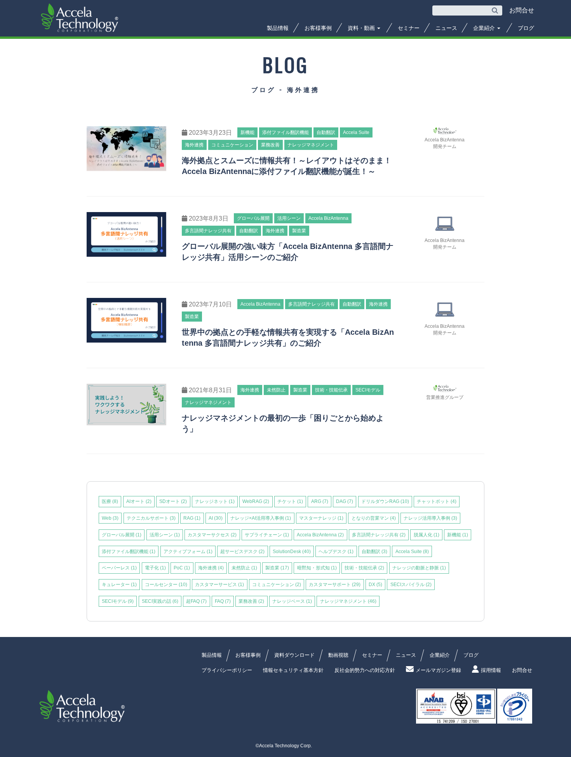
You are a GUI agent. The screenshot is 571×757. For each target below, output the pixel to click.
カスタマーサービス (219, 584)
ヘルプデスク (336, 551)
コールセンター (166, 584)
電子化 (155, 568)
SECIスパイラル (411, 584)
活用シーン (165, 535)
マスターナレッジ (321, 518)
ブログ (526, 28)
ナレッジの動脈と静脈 (419, 568)
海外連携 (211, 568)
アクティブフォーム (188, 551)
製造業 (277, 568)
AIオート (138, 501)
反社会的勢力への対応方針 (364, 670)
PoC (182, 568)
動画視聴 (338, 655)
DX (375, 584)
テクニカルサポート (151, 518)
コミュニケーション (276, 584)
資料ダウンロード (294, 655)
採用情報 (491, 670)
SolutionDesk (292, 551)
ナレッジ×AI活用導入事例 (260, 518)
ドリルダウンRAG (385, 501)
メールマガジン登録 (438, 670)
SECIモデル (118, 601)
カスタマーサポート (334, 584)
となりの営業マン (374, 518)
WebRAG (255, 501)
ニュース (446, 28)
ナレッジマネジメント (348, 601)
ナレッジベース (292, 601)
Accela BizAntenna (320, 535)
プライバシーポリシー (227, 670)
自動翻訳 (374, 551)
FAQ (223, 601)
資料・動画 (362, 28)
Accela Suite (412, 551)
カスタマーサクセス (212, 535)
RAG (191, 518)
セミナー (409, 28)
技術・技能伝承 (364, 568)
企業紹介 (484, 28)
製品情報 (278, 28)
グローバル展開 (121, 535)
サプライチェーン (267, 535)
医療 (110, 501)
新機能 (457, 535)
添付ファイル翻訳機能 (128, 551)
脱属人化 (426, 535)
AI (216, 518)
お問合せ (522, 670)
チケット (290, 501)
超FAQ (196, 601)
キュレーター (119, 584)
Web (110, 518)
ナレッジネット (215, 501)
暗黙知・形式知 (317, 568)
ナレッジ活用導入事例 (430, 518)
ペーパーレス (119, 568)
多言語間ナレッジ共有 (379, 535)
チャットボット (436, 501)
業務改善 (251, 601)
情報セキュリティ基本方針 (293, 670)
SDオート (173, 501)
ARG (319, 501)
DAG (344, 501)
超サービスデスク (242, 551)
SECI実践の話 (160, 601)
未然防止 (244, 568)
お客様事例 (318, 28)
